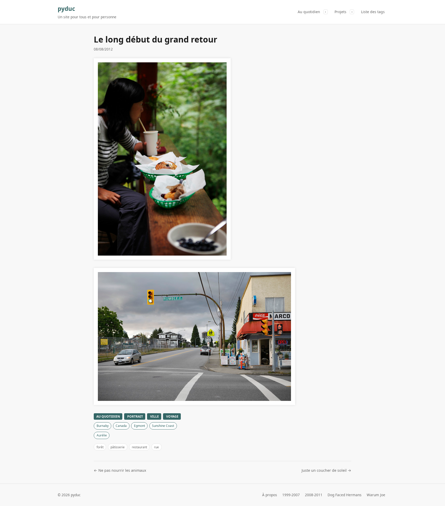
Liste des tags (373, 11)
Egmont (139, 426)
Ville (154, 416)
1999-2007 (291, 494)
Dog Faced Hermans (345, 494)
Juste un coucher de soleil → (326, 470)
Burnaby (103, 426)
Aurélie (102, 435)
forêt (100, 447)
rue (156, 447)
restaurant (139, 447)
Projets (340, 11)
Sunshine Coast (163, 426)
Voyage (172, 416)
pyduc (66, 9)
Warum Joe (376, 494)
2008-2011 (313, 494)
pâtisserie (117, 447)
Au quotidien (309, 11)
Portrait (135, 416)
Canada (121, 426)
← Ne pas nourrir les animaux (120, 470)
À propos (269, 494)
